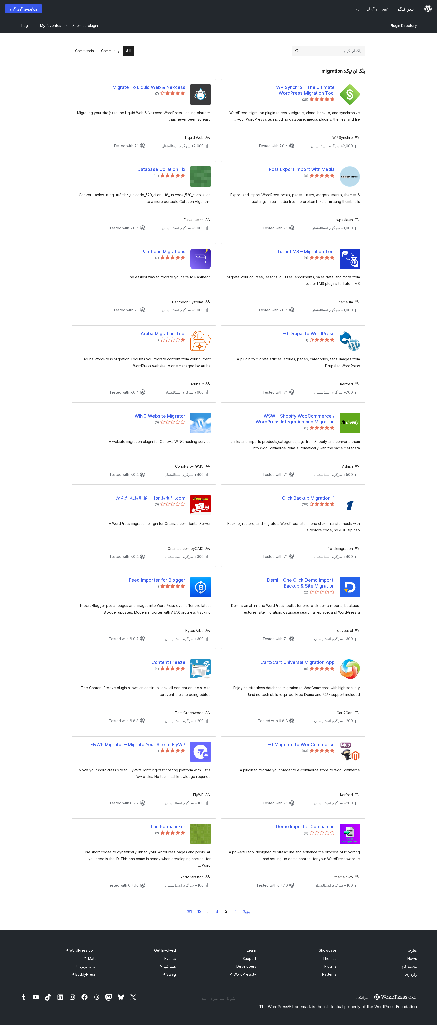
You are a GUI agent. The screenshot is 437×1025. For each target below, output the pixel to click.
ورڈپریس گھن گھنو (23, 9)
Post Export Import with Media (302, 169)
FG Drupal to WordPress (308, 333)
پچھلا (246, 911)
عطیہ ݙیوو (167, 966)
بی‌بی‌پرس (86, 966)
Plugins (330, 966)
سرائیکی (362, 998)
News (412, 958)
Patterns (329, 974)
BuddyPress (83, 974)
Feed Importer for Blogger (157, 580)
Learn (251, 950)
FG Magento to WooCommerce (301, 744)
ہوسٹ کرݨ (409, 966)
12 (199, 911)
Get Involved (165, 950)
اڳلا (189, 911)
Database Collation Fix (161, 169)
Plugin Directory (403, 25)
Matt (90, 958)
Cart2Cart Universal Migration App (297, 662)
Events (170, 958)
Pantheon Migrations (163, 251)
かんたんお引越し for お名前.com (150, 498)
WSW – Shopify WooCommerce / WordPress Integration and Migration (295, 418)
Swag (169, 974)
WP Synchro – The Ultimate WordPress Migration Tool (305, 90)
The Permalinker (167, 826)
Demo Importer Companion (305, 826)
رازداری (411, 974)
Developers (246, 966)
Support (249, 958)
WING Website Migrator (160, 416)
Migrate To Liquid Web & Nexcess (149, 87)
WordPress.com (80, 950)
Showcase (327, 950)
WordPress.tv (242, 974)
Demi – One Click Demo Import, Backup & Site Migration (301, 583)
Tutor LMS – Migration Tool (306, 251)
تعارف (412, 950)
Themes (329, 958)
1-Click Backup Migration (308, 498)
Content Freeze (168, 662)
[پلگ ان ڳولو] (297, 51)
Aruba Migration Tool (163, 333)
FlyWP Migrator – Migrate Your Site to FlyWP (137, 744)
